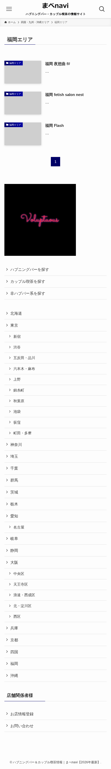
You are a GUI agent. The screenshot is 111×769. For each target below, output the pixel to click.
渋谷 (17, 347)
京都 (14, 640)
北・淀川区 (22, 606)
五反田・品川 (24, 358)
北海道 (16, 313)
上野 (17, 379)
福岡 (14, 663)
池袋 (17, 411)
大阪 (14, 562)
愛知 (14, 516)
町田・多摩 (22, 433)
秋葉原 (18, 401)
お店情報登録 (22, 714)
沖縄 (14, 675)
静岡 (14, 550)
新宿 (17, 336)
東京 (14, 325)
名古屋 (18, 527)
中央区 (18, 574)
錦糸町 (18, 390)
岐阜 (14, 538)
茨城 (14, 492)
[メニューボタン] (9, 9)
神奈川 (16, 444)
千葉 (14, 468)
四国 (14, 652)
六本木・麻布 (24, 369)
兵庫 (14, 628)
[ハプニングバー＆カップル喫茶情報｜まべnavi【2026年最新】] (55, 9)
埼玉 (14, 456)
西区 (17, 616)
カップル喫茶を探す (27, 281)
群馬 (14, 480)
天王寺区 (20, 584)
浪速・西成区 (24, 595)
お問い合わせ (22, 726)
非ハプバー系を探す (27, 293)
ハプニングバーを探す (29, 269)
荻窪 (17, 422)
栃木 (14, 504)
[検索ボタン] (102, 9)
